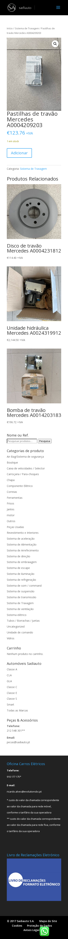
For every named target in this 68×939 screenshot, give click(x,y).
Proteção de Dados (39, 925)
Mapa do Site (48, 921)
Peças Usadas (15, 527)
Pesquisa (44, 441)
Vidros (10, 638)
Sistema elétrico (16, 615)
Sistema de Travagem (27, 28)
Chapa (11, 480)
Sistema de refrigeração (21, 579)
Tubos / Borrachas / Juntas (23, 620)
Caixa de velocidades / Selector (26, 468)
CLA (9, 675)
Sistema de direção (18, 556)
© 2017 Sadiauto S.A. (20, 921)
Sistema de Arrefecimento (23, 550)
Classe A (12, 669)
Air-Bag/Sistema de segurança (25, 456)
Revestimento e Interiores (23, 532)
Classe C (12, 687)
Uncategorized (16, 626)
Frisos (10, 503)
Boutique (12, 462)
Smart (10, 704)
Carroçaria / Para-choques (23, 474)
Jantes (10, 509)
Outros (11, 521)
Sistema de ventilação (20, 609)
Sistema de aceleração (21, 538)
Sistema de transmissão (21, 597)
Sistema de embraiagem (22, 562)
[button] (55, 43)
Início (10, 28)
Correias (12, 492)
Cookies (17, 925)
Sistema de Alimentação (21, 544)
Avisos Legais (32, 930)
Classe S (12, 698)
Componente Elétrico (20, 486)
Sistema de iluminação (20, 574)
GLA (9, 681)
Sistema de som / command (24, 585)
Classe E (12, 693)
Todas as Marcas (17, 710)
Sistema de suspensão (20, 591)
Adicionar (19, 152)
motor (11, 515)
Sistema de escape (18, 568)
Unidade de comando (20, 632)
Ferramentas (14, 497)
